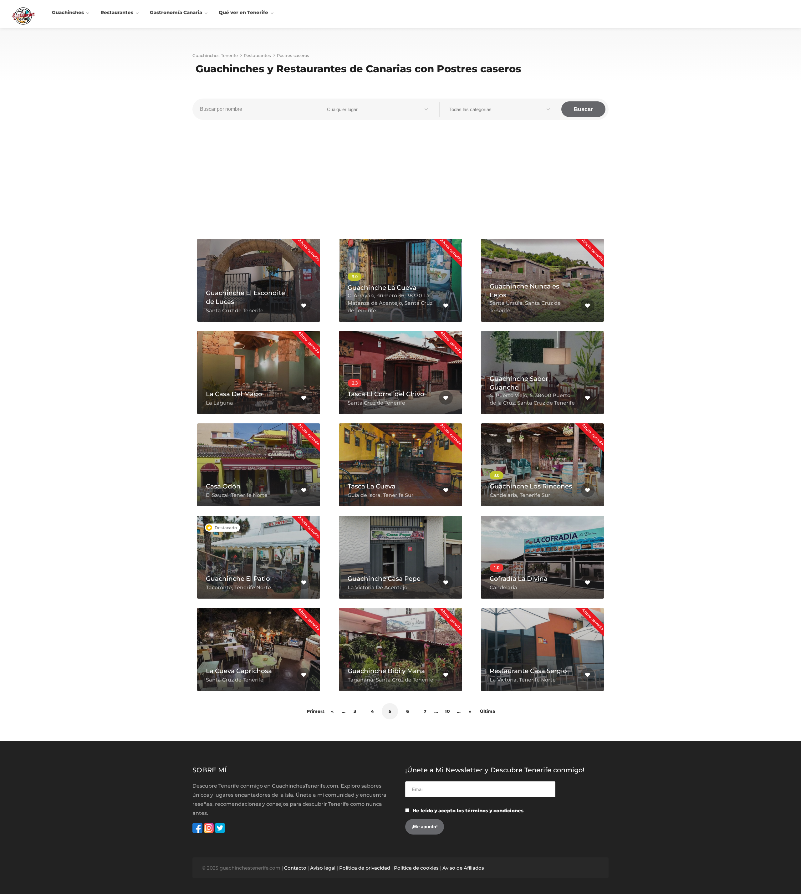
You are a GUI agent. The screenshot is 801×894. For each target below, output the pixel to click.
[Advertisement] (400, 182)
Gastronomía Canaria (176, 12)
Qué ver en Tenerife (243, 12)
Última (487, 711)
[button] (378, 109)
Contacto (295, 868)
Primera (315, 711)
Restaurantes (116, 12)
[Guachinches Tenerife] (23, 15)
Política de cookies (416, 868)
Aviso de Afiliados (463, 868)
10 (447, 711)
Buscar (583, 109)
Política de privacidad (364, 868)
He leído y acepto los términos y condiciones (467, 811)
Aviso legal (322, 868)
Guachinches (68, 12)
